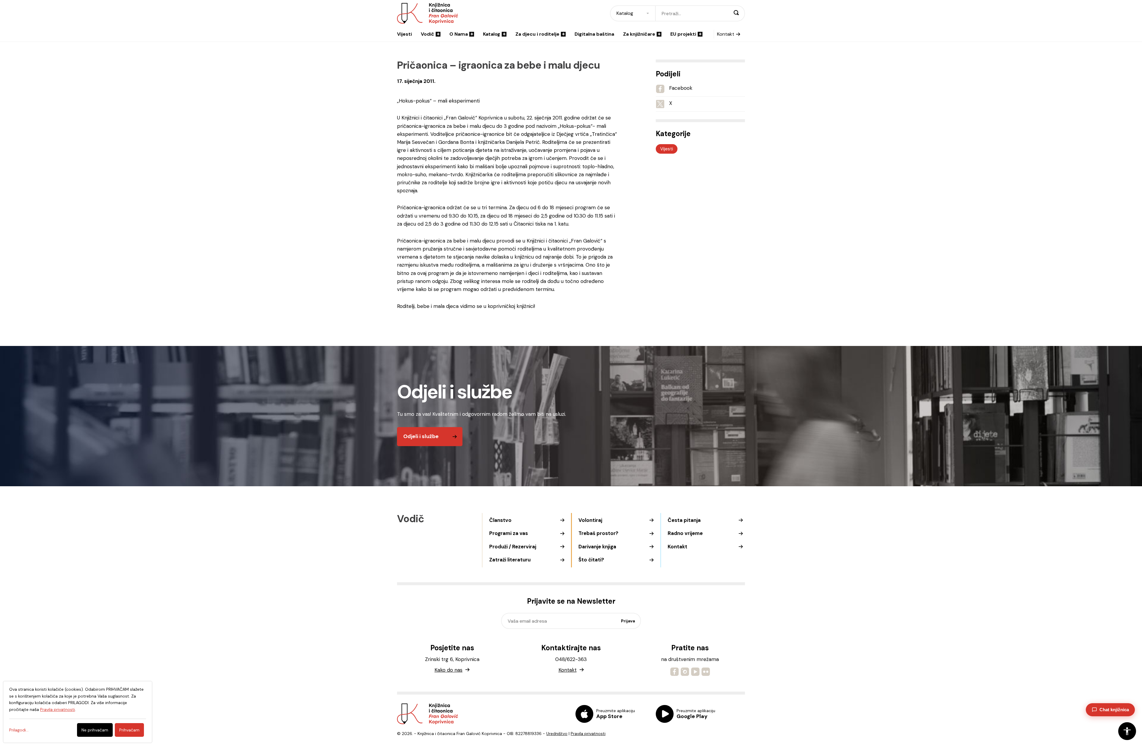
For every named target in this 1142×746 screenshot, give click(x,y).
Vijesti (404, 34)
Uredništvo (556, 733)
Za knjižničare (639, 34)
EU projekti (683, 34)
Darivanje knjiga (597, 546)
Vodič (427, 34)
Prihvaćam (129, 730)
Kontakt (725, 34)
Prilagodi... (19, 730)
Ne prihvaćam (94, 730)
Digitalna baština (594, 34)
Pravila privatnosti (588, 733)
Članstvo (500, 520)
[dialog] (77, 712)
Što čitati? (591, 559)
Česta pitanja (684, 520)
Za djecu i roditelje (537, 34)
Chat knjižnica (1114, 709)
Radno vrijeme (685, 533)
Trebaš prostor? (598, 533)
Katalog (491, 34)
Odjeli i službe (421, 436)
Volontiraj (590, 520)
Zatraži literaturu (510, 559)
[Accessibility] (1127, 731)
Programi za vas (508, 533)
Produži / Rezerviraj (512, 546)
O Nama (458, 34)
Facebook (680, 88)
